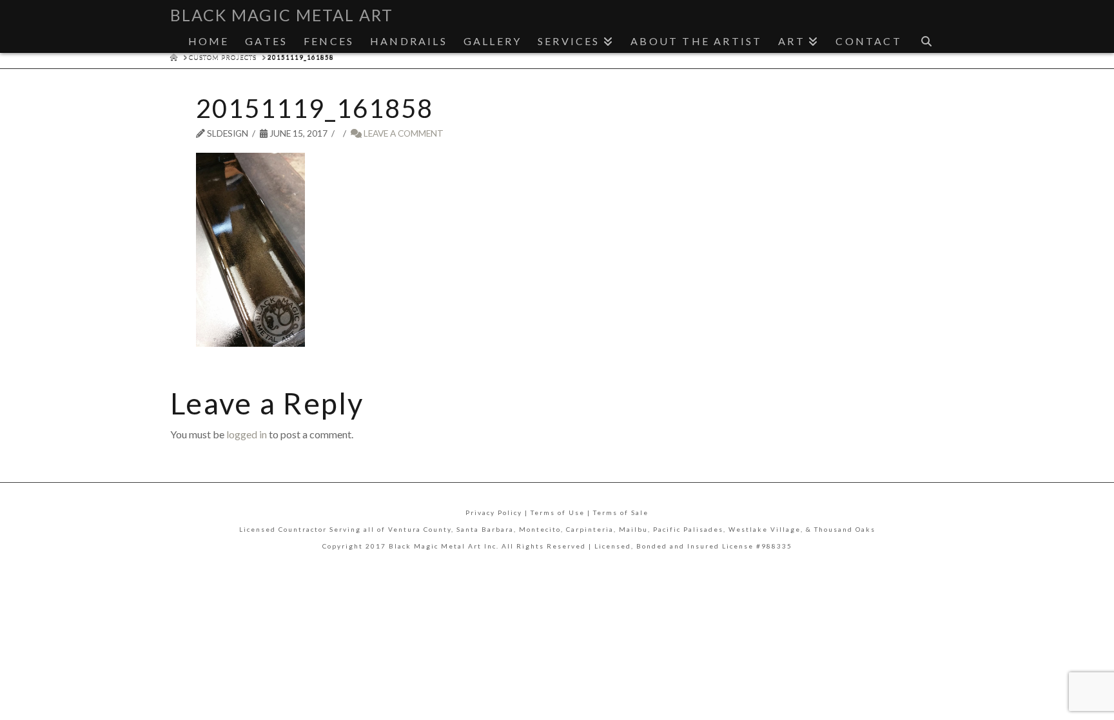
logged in (246, 434)
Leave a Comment (403, 133)
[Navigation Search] (926, 37)
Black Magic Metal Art (281, 15)
